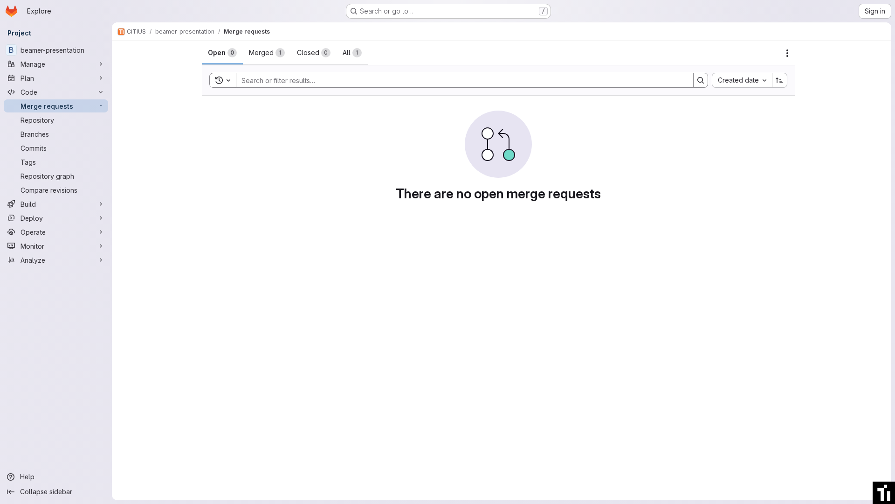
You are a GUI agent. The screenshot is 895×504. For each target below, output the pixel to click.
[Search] (700, 80)
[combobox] (742, 80)
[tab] (222, 52)
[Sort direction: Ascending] (779, 80)
